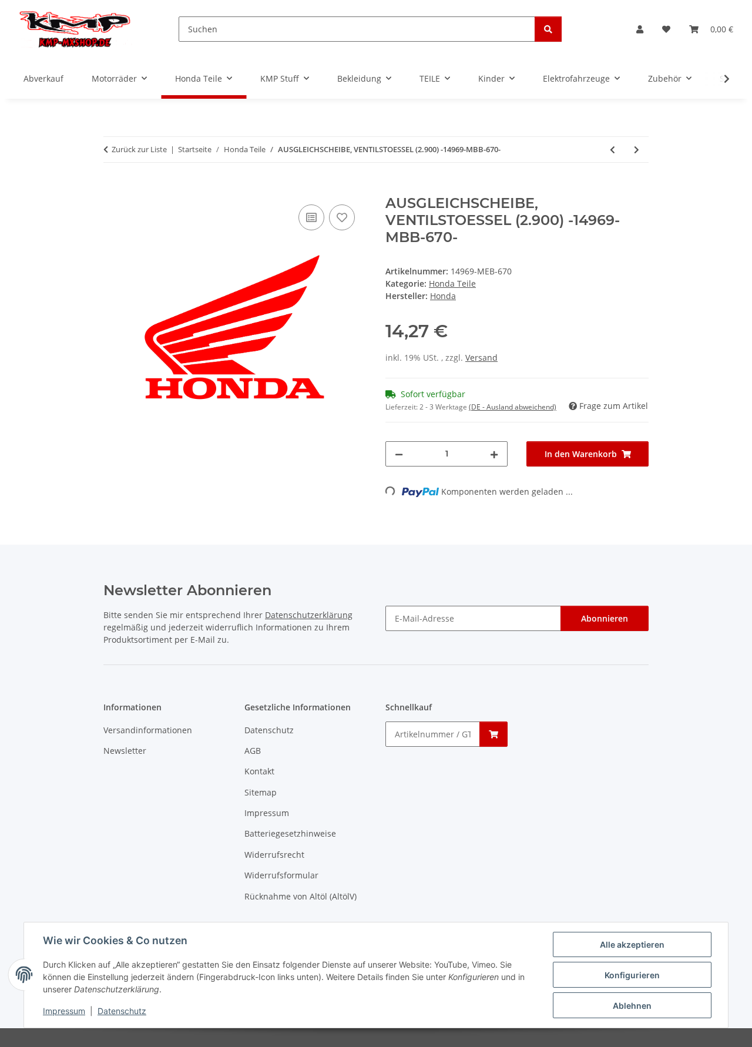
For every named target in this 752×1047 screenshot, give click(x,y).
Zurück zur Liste (139, 149)
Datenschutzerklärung (308, 614)
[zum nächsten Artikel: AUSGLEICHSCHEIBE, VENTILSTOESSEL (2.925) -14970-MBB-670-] (637, 149)
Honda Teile (452, 283)
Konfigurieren (632, 975)
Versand (481, 357)
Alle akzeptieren (632, 944)
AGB (252, 750)
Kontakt (259, 771)
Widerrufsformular (281, 875)
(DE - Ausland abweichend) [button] (512, 407)
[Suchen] (548, 29)
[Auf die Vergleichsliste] (311, 217)
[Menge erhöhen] (494, 454)
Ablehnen (632, 1006)
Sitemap (260, 792)
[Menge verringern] (399, 454)
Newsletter (124, 750)
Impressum (64, 1011)
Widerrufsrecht (274, 854)
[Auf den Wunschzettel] (342, 217)
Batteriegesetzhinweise (290, 833)
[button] (640, 29)
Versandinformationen (147, 730)
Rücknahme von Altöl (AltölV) (300, 896)
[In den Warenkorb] (112, 188)
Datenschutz (122, 1011)
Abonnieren (604, 618)
